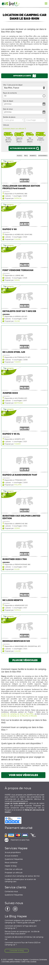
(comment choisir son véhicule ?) (14, 129)
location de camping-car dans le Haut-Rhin (17, 714)
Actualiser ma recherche (23, 148)
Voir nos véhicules (23, 775)
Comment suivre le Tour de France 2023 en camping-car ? (22, 944)
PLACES (19, 155)
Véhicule (6, 125)
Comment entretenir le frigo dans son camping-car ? (21, 927)
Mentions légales (21, 960)
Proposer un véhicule (13, 873)
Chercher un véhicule (13, 869)
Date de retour (8, 109)
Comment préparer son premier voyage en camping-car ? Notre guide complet (23, 922)
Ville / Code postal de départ (12, 85)
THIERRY (17, 362)
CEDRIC (17, 528)
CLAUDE (17, 239)
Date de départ (8, 101)
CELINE (17, 321)
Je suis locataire (11, 856)
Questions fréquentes (14, 859)
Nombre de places (9, 117)
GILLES (17, 569)
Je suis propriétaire (13, 852)
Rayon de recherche (10, 93)
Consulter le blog (17, 951)
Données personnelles (11, 962)
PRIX (25, 155)
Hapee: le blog (11, 866)
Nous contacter (11, 862)
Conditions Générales (38, 960)
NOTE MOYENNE (42, 155)
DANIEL (17, 280)
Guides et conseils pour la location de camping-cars (20, 880)
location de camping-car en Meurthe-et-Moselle (19, 716)
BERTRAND (18, 403)
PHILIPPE (17, 485)
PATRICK (17, 610)
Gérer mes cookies (28, 962)
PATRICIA (17, 198)
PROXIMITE (32, 155)
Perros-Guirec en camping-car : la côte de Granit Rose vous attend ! (22, 933)
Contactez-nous (11, 891)
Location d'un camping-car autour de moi (22, 876)
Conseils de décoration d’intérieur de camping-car (24, 938)
